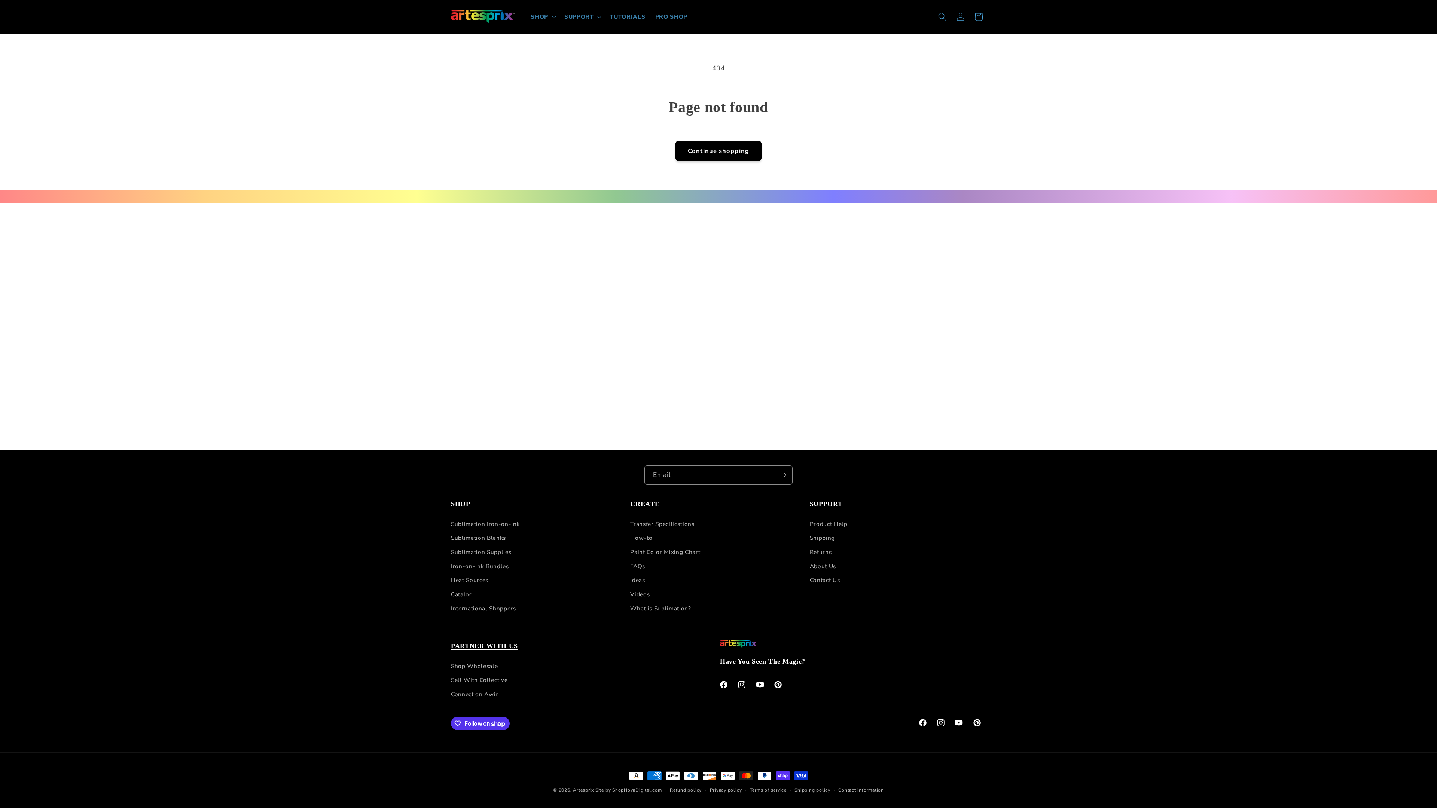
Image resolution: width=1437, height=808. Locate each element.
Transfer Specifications (662, 524)
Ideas (637, 580)
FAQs (637, 566)
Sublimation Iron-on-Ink (485, 524)
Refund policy (686, 790)
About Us (823, 566)
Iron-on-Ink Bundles (480, 566)
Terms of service (768, 790)
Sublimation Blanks (478, 538)
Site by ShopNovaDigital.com (628, 790)
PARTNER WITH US (484, 646)
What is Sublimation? (660, 608)
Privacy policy (726, 790)
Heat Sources (469, 580)
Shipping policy (812, 790)
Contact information (861, 790)
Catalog (462, 594)
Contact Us (825, 580)
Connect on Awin (475, 694)
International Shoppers (483, 608)
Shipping (822, 538)
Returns (821, 552)
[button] (542, 16)
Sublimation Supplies (481, 552)
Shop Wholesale (474, 666)
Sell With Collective (479, 680)
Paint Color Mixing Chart (665, 552)
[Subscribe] (783, 475)
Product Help (829, 524)
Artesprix (583, 790)
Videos (640, 594)
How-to (641, 538)
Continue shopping (718, 151)
